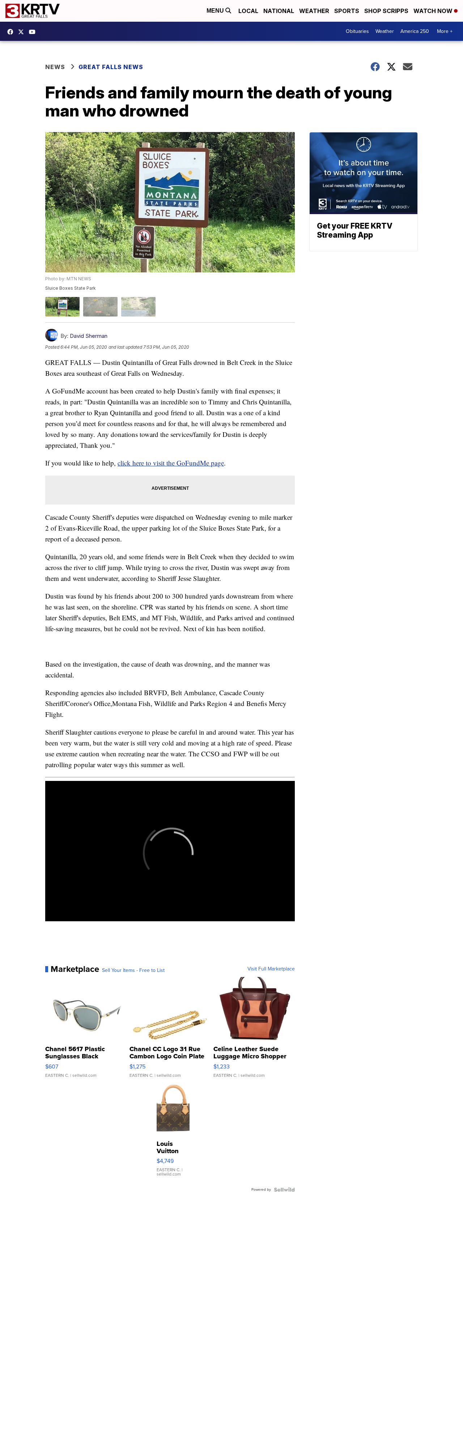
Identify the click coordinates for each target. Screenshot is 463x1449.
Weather (314, 10)
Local (248, 10)
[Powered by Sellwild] (284, 1189)
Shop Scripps (386, 10)
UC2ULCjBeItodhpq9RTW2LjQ (34, 32)
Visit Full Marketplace (271, 969)
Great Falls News (110, 67)
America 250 (414, 31)
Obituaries (357, 31)
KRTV (22, 32)
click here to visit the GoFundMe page (171, 462)
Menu (216, 11)
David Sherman (88, 335)
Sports (346, 10)
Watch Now (433, 10)
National (278, 10)
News (55, 67)
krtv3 (12, 32)
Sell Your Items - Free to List (133, 970)
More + (445, 31)
